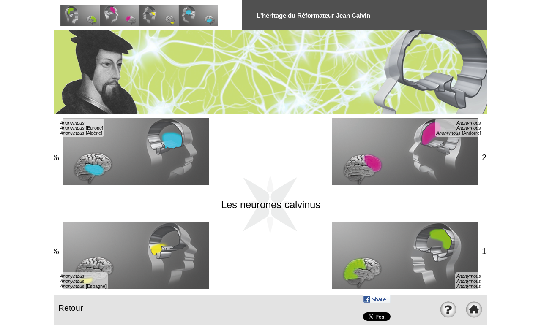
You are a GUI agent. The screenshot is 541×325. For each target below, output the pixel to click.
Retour (70, 307)
